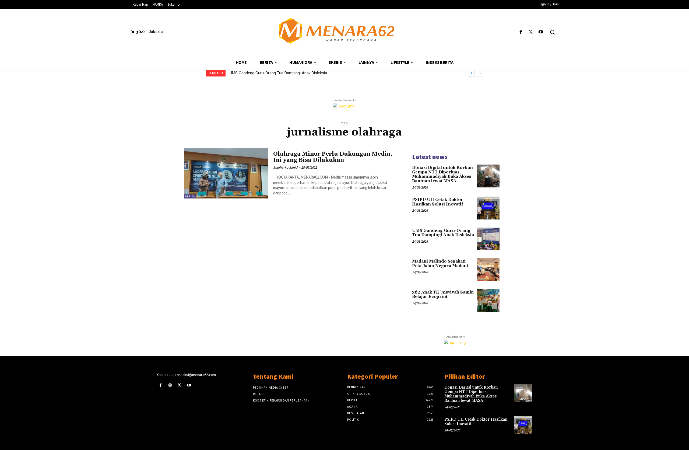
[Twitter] (531, 32)
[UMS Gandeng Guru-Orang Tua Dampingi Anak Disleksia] (488, 239)
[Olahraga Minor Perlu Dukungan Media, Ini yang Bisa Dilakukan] (226, 173)
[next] (480, 73)
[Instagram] (170, 385)
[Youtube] (540, 32)
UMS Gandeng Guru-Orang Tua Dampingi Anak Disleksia (278, 73)
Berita (190, 196)
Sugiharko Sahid (285, 167)
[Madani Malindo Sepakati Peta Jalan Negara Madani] (488, 269)
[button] (552, 32)
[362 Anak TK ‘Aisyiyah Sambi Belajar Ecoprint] (488, 300)
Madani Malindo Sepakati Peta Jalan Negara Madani (440, 263)
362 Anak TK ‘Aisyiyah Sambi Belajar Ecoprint (443, 294)
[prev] (471, 73)
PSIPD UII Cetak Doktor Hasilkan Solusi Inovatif (437, 202)
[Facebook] (520, 32)
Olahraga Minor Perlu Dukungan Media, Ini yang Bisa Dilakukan (332, 157)
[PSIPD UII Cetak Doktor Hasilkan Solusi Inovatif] (488, 208)
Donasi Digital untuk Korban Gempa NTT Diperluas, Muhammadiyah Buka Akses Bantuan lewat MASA (442, 174)
